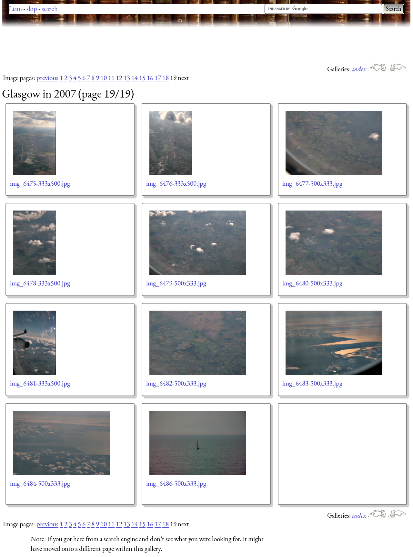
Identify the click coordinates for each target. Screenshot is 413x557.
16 (150, 77)
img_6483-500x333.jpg (312, 383)
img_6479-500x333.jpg (176, 283)
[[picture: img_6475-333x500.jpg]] (35, 143)
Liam (15, 8)
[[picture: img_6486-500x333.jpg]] (198, 443)
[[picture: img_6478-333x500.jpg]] (35, 242)
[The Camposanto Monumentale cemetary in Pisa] (379, 69)
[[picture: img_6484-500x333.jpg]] (62, 443)
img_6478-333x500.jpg (40, 283)
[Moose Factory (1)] (398, 69)
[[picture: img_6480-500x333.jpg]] (334, 242)
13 (127, 77)
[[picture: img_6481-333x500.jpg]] (35, 342)
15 (142, 77)
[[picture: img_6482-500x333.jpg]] (198, 342)
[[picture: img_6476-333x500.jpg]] (171, 143)
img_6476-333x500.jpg (176, 183)
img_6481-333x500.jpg (40, 383)
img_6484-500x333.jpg (40, 483)
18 (165, 77)
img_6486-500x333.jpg (176, 483)
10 (103, 77)
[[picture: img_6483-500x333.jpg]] (334, 342)
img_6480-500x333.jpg (312, 283)
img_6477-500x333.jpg (312, 183)
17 (158, 77)
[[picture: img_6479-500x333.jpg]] (198, 242)
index (360, 69)
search (50, 8)
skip (31, 8)
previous (47, 77)
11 (111, 77)
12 (119, 77)
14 (134, 77)
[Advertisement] (119, 45)
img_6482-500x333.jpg (176, 383)
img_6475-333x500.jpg (40, 183)
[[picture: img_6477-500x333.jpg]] (334, 143)
